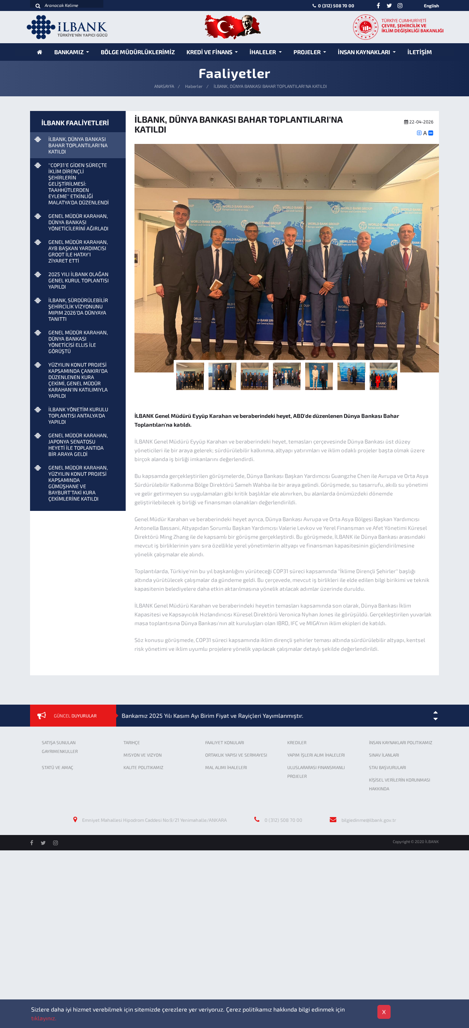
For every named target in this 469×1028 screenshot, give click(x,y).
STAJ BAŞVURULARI (387, 767)
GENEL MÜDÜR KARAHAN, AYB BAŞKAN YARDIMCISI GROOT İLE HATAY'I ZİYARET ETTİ (78, 251)
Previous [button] (129, 261)
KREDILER (296, 742)
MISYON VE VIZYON (142, 754)
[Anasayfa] (40, 51)
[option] (286, 258)
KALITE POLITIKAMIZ (143, 767)
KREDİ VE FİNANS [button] (210, 51)
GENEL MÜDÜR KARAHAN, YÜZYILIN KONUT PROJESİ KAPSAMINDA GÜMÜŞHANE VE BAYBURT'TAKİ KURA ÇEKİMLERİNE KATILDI (78, 483)
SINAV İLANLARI (384, 754)
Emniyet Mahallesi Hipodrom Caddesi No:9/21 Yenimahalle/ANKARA (154, 820)
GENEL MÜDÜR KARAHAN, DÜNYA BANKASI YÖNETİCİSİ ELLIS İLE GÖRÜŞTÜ (78, 341)
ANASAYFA (164, 86)
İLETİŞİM (419, 51)
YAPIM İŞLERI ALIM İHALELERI (316, 754)
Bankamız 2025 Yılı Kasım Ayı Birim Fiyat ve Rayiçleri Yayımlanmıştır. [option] (212, 715)
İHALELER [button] (263, 51)
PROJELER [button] (307, 51)
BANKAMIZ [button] (69, 51)
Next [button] (444, 261)
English (431, 5)
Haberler (194, 86)
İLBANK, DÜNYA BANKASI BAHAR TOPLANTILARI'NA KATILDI (78, 145)
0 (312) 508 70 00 (335, 5)
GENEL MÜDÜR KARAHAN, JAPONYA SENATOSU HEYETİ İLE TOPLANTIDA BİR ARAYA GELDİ (78, 444)
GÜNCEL (75, 715)
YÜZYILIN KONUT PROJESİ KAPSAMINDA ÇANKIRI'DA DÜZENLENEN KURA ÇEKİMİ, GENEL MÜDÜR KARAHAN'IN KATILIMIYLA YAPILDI (78, 380)
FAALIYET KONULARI (224, 742)
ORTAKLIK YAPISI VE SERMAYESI (236, 754)
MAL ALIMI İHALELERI (226, 767)
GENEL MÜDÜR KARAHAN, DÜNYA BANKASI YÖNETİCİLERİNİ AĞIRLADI (78, 222)
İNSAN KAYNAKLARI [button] (364, 51)
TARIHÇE (131, 742)
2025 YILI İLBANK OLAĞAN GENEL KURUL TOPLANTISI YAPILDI (78, 280)
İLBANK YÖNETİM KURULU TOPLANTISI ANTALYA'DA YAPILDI (78, 415)
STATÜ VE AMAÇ (57, 767)
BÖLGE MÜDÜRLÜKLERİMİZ (138, 51)
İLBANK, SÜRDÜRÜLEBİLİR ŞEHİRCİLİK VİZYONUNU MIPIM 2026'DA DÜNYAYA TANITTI (78, 309)
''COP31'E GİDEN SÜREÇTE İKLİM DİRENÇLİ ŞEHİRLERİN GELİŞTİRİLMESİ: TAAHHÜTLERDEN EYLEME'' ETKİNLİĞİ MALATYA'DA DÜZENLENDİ (78, 183)
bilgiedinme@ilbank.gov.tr (368, 820)
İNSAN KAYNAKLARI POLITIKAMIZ (400, 742)
